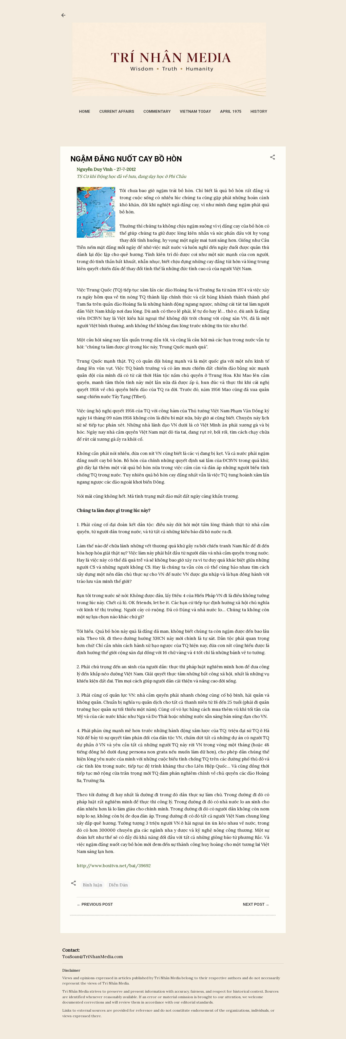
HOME (84, 111)
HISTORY (259, 111)
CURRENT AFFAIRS (116, 111)
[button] (273, 158)
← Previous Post (95, 904)
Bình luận (92, 885)
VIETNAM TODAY (195, 111)
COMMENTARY (157, 111)
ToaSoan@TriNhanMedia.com (92, 956)
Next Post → (256, 904)
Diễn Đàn (118, 885)
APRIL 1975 (230, 111)
